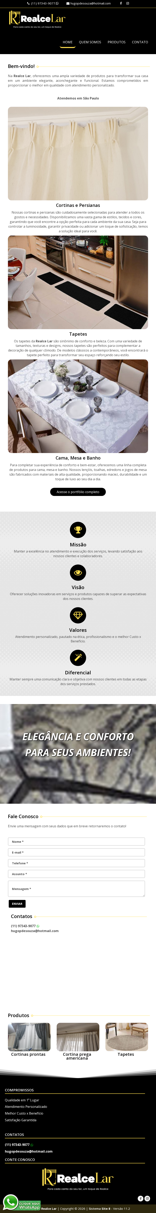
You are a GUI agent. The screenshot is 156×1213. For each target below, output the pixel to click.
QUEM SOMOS (90, 42)
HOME (68, 42)
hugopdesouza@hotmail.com (90, 3)
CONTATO (140, 42)
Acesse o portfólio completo (78, 492)
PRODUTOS (117, 42)
